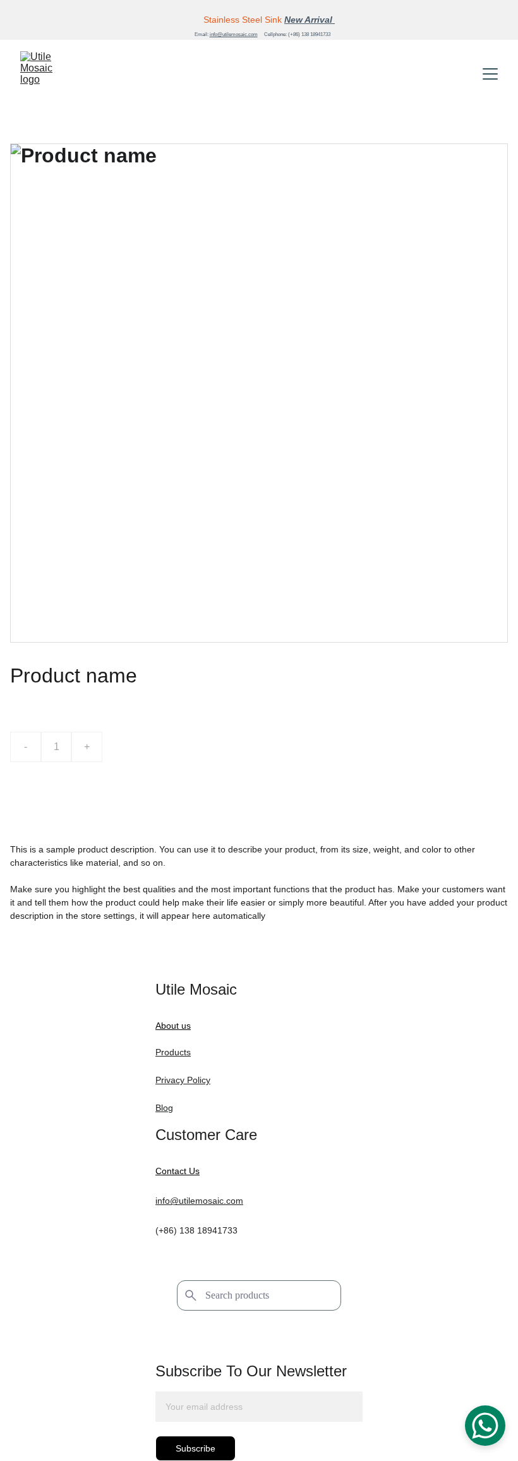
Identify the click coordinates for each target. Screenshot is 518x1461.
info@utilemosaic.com (234, 34)
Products (173, 1052)
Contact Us (177, 1171)
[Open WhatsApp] (485, 1425)
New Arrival (309, 20)
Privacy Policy (182, 1080)
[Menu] (490, 74)
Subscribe (195, 1448)
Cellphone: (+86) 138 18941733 (297, 34)
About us (173, 1026)
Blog (164, 1108)
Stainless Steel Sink (242, 20)
